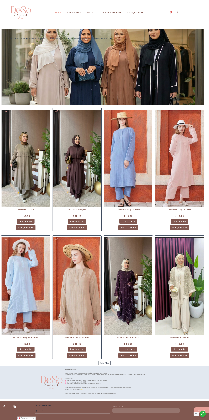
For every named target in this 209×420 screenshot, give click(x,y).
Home (58, 12)
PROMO (91, 12)
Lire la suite (25, 221)
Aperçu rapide (25, 227)
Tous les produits (111, 12)
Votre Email (117, 407)
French (24, 418)
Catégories (133, 12)
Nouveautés (74, 12)
